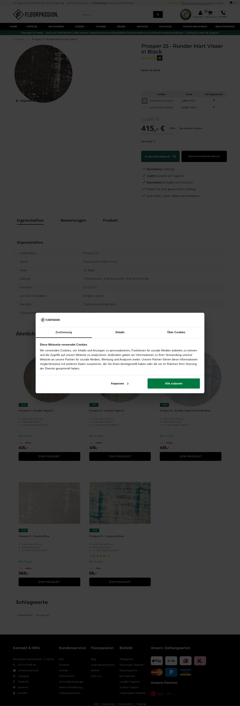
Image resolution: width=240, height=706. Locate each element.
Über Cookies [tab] (176, 332)
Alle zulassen (173, 383)
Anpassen (117, 383)
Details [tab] (120, 332)
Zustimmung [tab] (64, 332)
